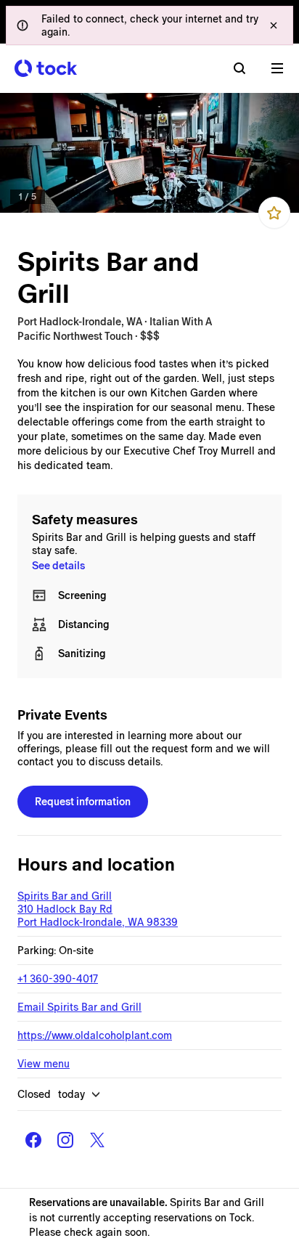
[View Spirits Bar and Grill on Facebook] (33, 1140)
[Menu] (277, 68)
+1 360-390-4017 (57, 979)
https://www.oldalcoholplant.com (94, 1035)
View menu (43, 1064)
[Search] (239, 68)
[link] (149, 153)
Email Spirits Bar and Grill (79, 1007)
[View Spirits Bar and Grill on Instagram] (65, 1140)
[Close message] (273, 25)
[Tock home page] (46, 68)
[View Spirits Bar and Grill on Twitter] (97, 1140)
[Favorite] (274, 213)
